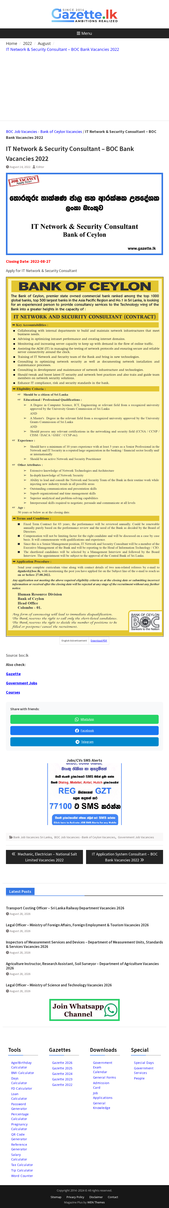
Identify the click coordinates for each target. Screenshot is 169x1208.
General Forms (104, 1077)
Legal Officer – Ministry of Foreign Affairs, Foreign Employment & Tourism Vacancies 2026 (77, 925)
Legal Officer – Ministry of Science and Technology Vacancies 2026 (59, 985)
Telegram (87, 742)
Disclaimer (96, 1197)
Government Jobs (21, 683)
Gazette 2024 (62, 1074)
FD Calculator (21, 1088)
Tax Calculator (22, 1165)
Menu (86, 33)
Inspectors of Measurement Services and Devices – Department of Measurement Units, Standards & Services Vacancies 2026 (84, 944)
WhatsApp (87, 719)
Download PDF (99, 640)
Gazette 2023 (62, 1079)
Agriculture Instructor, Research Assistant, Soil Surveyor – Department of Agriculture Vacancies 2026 (82, 966)
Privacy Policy (75, 1197)
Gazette (13, 673)
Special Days (144, 1063)
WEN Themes (96, 1202)
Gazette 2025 (62, 1068)
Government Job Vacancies (136, 837)
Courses (13, 692)
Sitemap (56, 1197)
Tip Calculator (22, 1170)
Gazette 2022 (62, 1085)
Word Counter (22, 1176)
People (139, 1078)
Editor (40, 167)
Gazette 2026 (62, 1063)
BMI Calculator (22, 1073)
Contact (113, 1197)
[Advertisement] (84, 85)
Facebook (87, 730)
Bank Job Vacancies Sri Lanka (32, 837)
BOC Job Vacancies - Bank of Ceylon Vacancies (44, 131)
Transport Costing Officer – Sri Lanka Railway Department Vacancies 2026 (65, 908)
